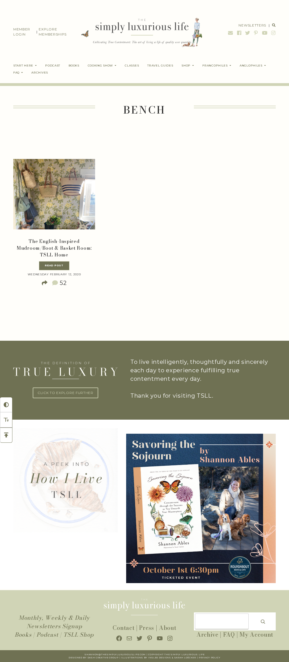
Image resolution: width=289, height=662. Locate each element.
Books (23, 634)
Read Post (54, 265)
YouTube (264, 33)
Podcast (47, 634)
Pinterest (256, 33)
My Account (256, 634)
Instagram (273, 33)
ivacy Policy (211, 657)
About (167, 627)
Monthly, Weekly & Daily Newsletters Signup (54, 621)
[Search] (263, 621)
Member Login (21, 31)
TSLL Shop (78, 634)
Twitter (248, 33)
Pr (200, 657)
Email (231, 33)
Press (146, 627)
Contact (123, 627)
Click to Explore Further (65, 393)
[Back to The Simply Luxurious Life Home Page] (138, 32)
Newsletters (252, 25)
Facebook (239, 33)
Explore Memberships (53, 31)
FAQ (229, 634)
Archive (207, 634)
